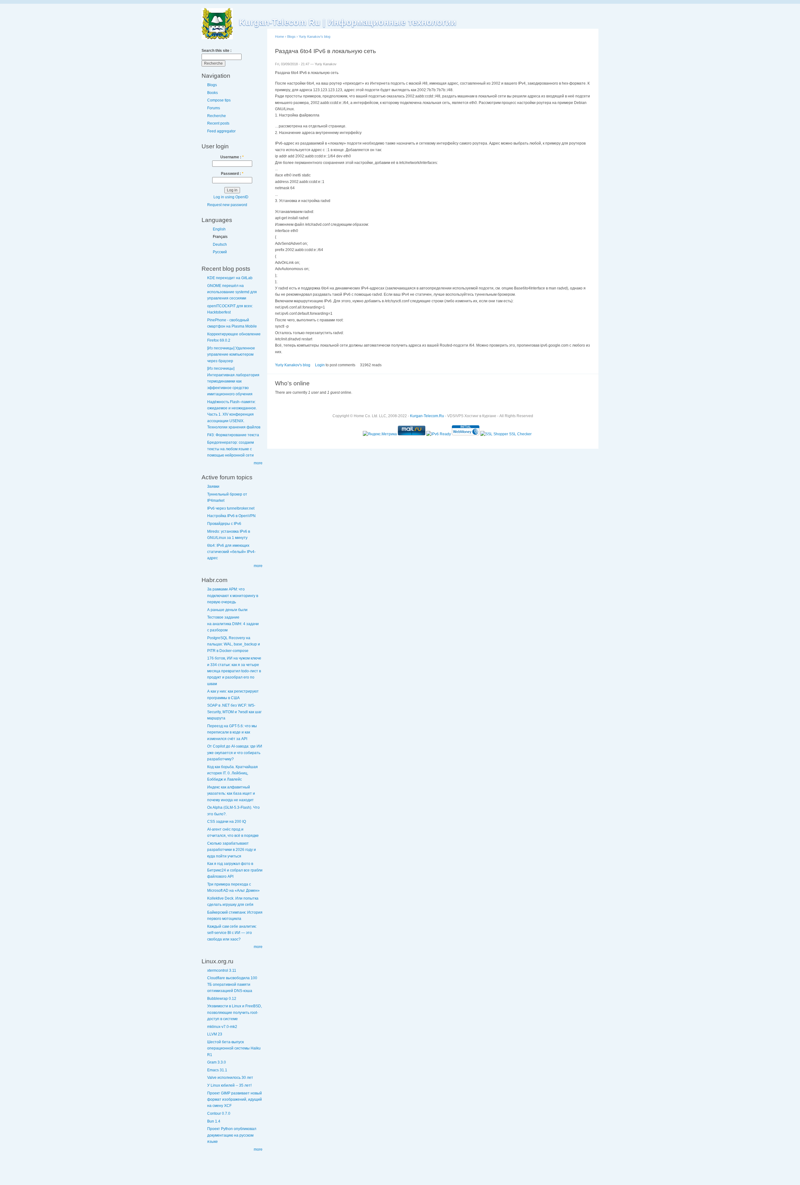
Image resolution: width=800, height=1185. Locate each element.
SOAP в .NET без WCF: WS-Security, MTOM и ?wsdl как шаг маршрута (234, 711)
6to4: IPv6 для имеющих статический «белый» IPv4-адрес (231, 551)
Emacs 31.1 (217, 1070)
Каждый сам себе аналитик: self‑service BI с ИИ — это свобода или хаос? (232, 932)
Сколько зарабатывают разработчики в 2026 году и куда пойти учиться (231, 849)
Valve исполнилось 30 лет (230, 1077)
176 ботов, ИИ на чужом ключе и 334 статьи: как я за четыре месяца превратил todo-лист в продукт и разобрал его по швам (234, 671)
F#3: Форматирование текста (233, 435)
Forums (213, 108)
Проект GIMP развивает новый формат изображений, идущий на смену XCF (234, 1099)
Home (279, 36)
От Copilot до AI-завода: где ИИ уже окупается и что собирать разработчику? (234, 752)
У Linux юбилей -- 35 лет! (229, 1085)
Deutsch (220, 244)
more (258, 463)
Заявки (213, 486)
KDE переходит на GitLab (229, 278)
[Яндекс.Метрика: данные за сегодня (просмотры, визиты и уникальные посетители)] (380, 434)
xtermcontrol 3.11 (221, 970)
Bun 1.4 (213, 1121)
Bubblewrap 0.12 (221, 998)
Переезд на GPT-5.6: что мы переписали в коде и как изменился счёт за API (232, 732)
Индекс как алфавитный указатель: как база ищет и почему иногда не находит (231, 793)
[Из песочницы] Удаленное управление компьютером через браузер (231, 354)
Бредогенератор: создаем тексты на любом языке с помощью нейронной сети (230, 448)
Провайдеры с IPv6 (224, 523)
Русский (220, 252)
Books (212, 93)
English (219, 229)
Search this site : (217, 50)
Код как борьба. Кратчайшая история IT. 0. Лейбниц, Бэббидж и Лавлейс (232, 773)
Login (320, 365)
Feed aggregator (221, 131)
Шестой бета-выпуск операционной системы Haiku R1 (234, 1048)
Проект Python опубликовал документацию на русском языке (231, 1135)
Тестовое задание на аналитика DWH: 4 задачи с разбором (233, 623)
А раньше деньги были (227, 610)
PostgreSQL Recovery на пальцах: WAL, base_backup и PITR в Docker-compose (233, 644)
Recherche (216, 116)
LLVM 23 (214, 1034)
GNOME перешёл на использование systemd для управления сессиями (232, 292)
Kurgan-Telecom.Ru (427, 416)
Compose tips (219, 100)
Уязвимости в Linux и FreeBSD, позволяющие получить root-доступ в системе (234, 1012)
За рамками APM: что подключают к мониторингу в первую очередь (232, 595)
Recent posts (218, 123)
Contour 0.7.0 (218, 1113)
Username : (232, 157)
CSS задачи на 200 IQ (226, 821)
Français (220, 237)
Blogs (212, 85)
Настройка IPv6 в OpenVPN (231, 516)
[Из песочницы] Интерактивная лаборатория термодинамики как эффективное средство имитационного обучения (233, 381)
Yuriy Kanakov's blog (314, 36)
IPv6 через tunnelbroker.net (230, 508)
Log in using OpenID (230, 197)
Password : (232, 173)
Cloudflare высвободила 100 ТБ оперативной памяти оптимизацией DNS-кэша (232, 984)
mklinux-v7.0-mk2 (222, 1027)
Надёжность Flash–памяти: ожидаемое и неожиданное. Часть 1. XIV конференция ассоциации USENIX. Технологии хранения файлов (233, 415)
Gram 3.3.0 (216, 1062)
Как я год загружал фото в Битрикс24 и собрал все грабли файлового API (234, 870)
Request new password (227, 205)
